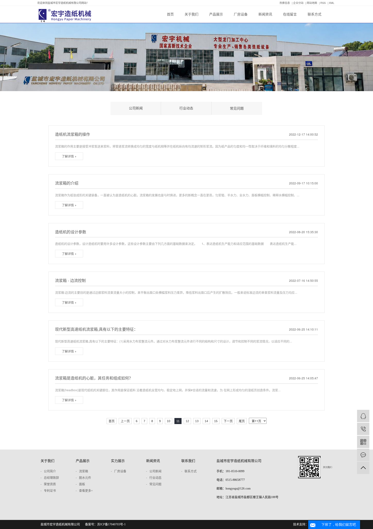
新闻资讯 (265, 14)
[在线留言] (363, 455)
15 (216, 421)
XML (331, 3)
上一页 (125, 421)
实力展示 (118, 461)
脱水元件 (85, 477)
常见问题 (237, 108)
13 (197, 421)
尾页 (242, 421)
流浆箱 (83, 471)
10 (168, 421)
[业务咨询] (363, 416)
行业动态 (186, 108)
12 (187, 421)
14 (206, 421)
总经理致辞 (51, 477)
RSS (323, 3)
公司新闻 (136, 108)
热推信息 (285, 3)
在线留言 (290, 14)
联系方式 (314, 14)
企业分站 (298, 3)
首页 (170, 14)
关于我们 (191, 14)
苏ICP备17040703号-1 (111, 524)
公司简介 (50, 471)
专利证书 (50, 490)
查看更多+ (86, 490)
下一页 (228, 421)
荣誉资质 (50, 484)
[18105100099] (363, 429)
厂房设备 (241, 14)
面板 (82, 484)
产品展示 (216, 14)
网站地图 (312, 3)
